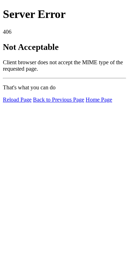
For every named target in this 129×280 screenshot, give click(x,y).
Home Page (99, 100)
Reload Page (17, 100)
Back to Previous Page (58, 100)
